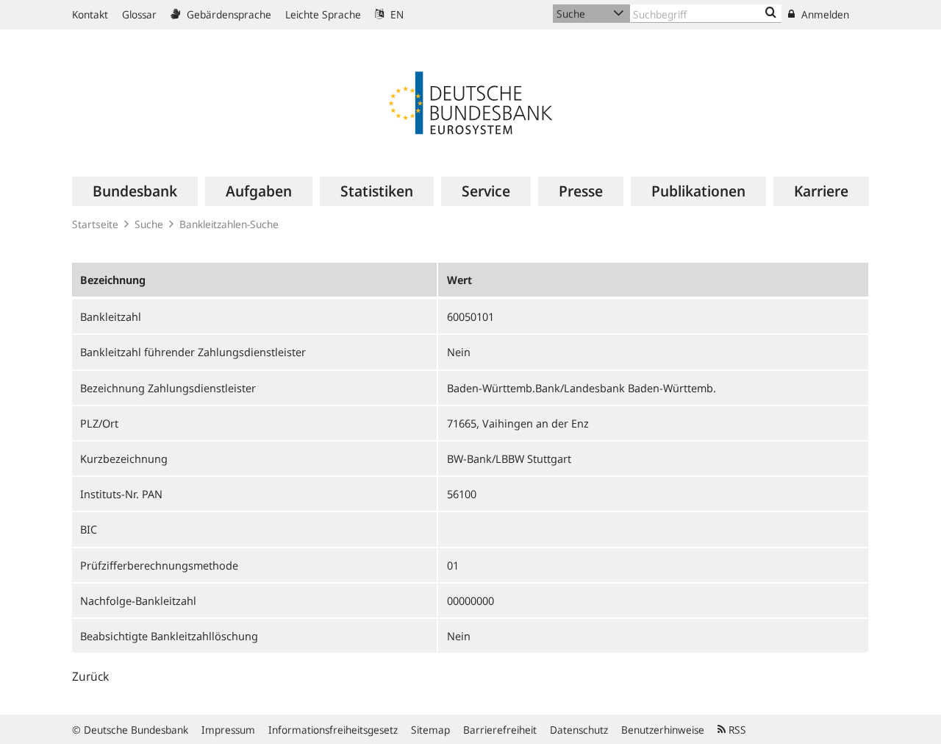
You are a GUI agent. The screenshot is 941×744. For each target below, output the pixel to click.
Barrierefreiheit (500, 730)
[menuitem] (135, 191)
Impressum (228, 730)
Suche (149, 224)
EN (395, 14)
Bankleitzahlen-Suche (229, 224)
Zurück (90, 676)
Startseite (95, 224)
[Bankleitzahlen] (770, 13)
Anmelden (823, 14)
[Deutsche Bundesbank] (470, 101)
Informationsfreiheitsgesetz (333, 730)
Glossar (139, 14)
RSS (736, 730)
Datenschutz (579, 730)
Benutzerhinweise (662, 730)
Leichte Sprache (323, 14)
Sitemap (430, 730)
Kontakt (90, 14)
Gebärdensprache (227, 14)
